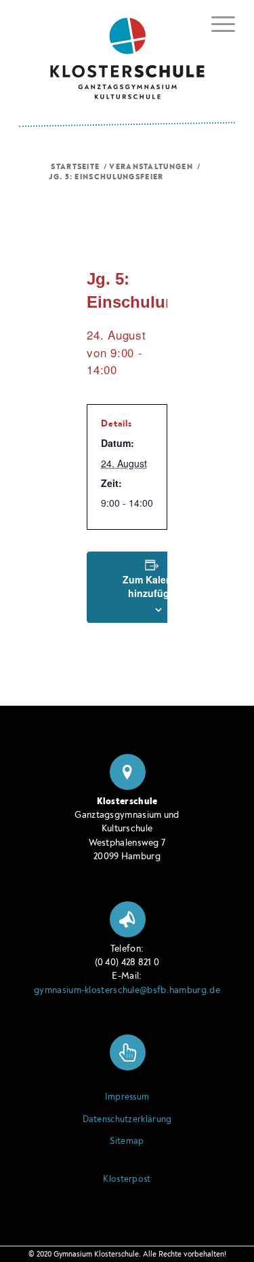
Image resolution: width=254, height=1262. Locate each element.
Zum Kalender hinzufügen (155, 586)
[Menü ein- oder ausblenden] (216, 22)
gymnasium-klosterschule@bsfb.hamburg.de (127, 990)
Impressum (127, 1097)
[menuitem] (216, 24)
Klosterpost (126, 1179)
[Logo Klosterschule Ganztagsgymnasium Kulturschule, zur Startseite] (127, 53)
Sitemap (127, 1141)
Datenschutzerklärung (127, 1119)
